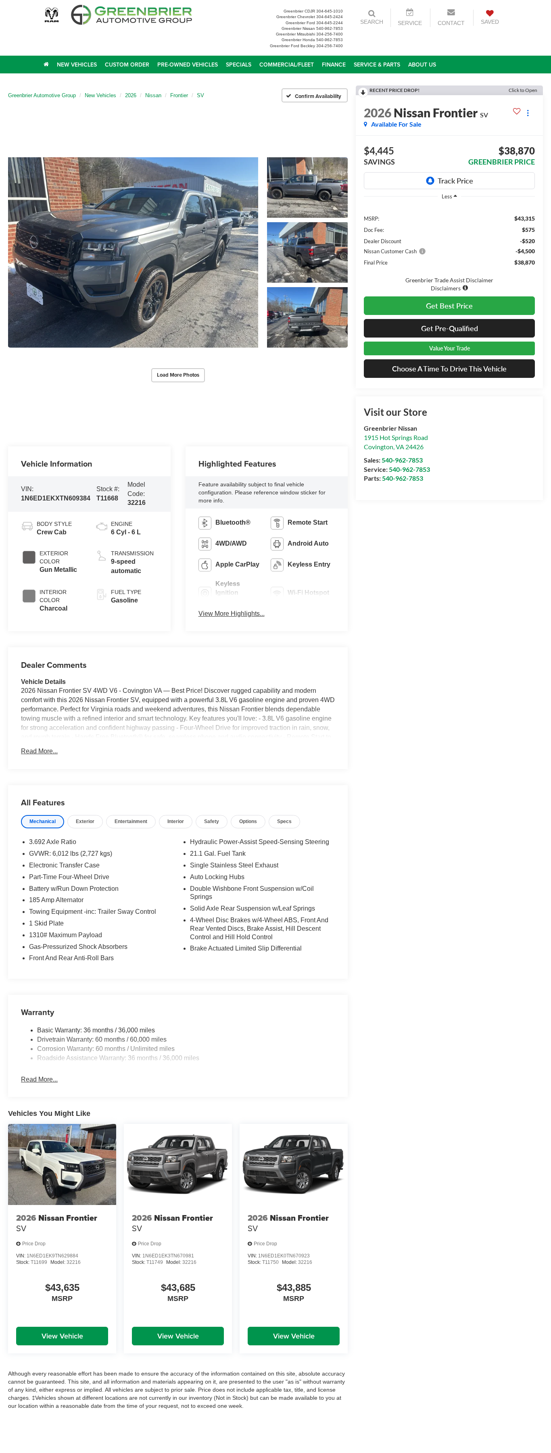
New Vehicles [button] (77, 64)
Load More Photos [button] (178, 375)
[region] (449, 249)
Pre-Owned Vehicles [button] (187, 64)
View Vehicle (62, 1336)
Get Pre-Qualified (449, 328)
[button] (133, 252)
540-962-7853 (402, 460)
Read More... (39, 751)
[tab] (42, 821)
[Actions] (528, 113)
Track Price (455, 180)
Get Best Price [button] (449, 305)
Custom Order (127, 64)
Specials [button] (238, 64)
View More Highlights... (231, 613)
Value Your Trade (449, 348)
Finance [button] (334, 64)
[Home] (46, 64)
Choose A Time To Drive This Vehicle (449, 368)
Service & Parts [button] (377, 64)
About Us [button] (422, 64)
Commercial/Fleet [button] (286, 64)
